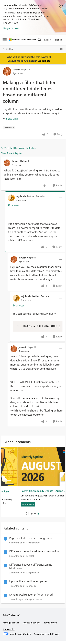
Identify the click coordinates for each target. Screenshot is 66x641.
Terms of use (50, 622)
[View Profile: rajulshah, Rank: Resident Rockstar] (11, 197)
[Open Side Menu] (4, 39)
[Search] (39, 40)
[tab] (31, 513)
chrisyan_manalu (33, 599)
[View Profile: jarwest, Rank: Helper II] (7, 71)
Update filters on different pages (28, 581)
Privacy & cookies (31, 622)
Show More (12, 118)
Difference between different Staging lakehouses (30, 566)
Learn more (44, 60)
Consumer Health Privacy (47, 633)
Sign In (58, 39)
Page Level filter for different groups (30, 538)
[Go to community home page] (22, 39)
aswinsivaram (33, 542)
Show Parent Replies (11, 153)
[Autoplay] (27, 513)
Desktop (9, 49)
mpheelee (31, 585)
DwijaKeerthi (32, 572)
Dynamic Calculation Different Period (31, 594)
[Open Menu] (61, 49)
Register (48, 39)
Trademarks (9, 629)
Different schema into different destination (34, 551)
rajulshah (21, 196)
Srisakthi (30, 555)
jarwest (16, 69)
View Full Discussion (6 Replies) (20, 147)
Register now (11, 28)
